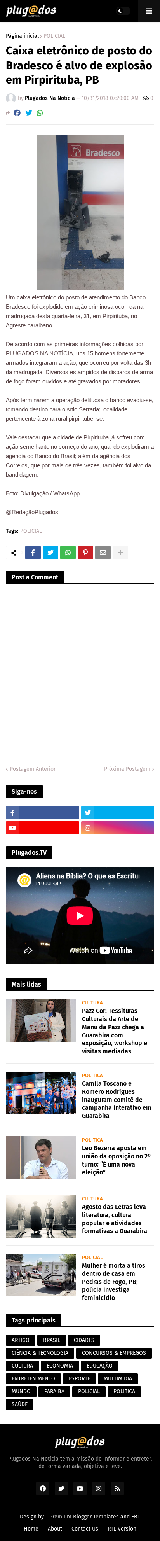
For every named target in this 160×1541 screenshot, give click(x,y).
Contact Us (84, 1528)
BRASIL (51, 1340)
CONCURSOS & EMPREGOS (114, 1353)
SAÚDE (20, 1404)
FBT (135, 1516)
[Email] (103, 552)
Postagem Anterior (33, 769)
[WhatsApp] (40, 113)
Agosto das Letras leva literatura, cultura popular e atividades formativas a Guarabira (114, 1219)
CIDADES (84, 1340)
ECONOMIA (60, 1366)
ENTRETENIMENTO (33, 1378)
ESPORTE (79, 1378)
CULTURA (22, 1366)
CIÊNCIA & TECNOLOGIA (40, 1353)
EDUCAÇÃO (100, 1366)
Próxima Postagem (127, 769)
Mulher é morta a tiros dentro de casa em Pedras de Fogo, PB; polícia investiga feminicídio (113, 1281)
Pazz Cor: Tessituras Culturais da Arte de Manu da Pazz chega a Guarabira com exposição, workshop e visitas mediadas (114, 1031)
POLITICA (124, 1391)
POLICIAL (54, 36)
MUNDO (21, 1391)
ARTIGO (21, 1340)
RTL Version (122, 1528)
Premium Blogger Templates (84, 1516)
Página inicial (22, 36)
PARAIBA (54, 1391)
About (55, 1528)
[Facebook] (17, 113)
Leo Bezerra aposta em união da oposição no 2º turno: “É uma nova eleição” (116, 1160)
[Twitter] (28, 113)
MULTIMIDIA (118, 1378)
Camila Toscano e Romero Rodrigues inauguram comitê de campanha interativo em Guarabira (116, 1099)
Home (31, 1528)
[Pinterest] (85, 552)
